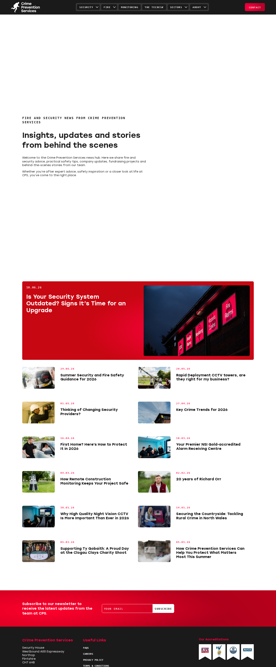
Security (86, 7)
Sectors (176, 7)
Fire (107, 7)
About (197, 7)
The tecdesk (154, 7)
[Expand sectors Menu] (186, 7)
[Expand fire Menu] (114, 7)
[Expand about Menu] (205, 7)
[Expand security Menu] (97, 7)
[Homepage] (25, 7)
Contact (255, 7)
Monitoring (129, 7)
